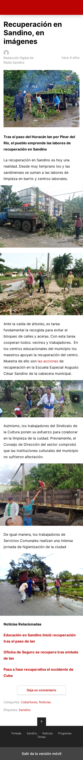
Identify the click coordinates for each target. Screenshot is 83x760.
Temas (41, 737)
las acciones (47, 361)
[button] (75, 216)
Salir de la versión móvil (41, 753)
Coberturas (29, 702)
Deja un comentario (41, 690)
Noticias (45, 702)
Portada (16, 733)
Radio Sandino (41, 7)
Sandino (25, 710)
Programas (64, 733)
